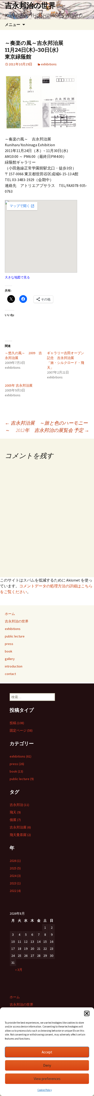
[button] (86, 1013)
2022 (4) (15, 891)
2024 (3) (15, 876)
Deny (47, 1065)
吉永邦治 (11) (19, 805)
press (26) (17, 764)
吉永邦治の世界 (16, 621)
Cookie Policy (44, 1090)
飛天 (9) (15, 812)
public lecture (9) (22, 779)
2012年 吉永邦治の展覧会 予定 (52, 430)
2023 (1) (15, 883)
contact (10, 674)
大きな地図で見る (17, 277)
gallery (10, 659)
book (8, 651)
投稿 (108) (17, 723)
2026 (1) (15, 860)
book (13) (16, 771)
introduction (13, 666)
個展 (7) (15, 820)
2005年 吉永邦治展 (19, 385)
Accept (47, 1052)
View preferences (47, 1078)
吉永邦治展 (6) (20, 827)
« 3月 (18, 969)
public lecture (15, 636)
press (9, 644)
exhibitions (49, 64)
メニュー (12, 24)
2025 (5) (15, 868)
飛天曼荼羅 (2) (20, 835)
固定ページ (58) (21, 730)
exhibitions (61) (20, 756)
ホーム (10, 614)
